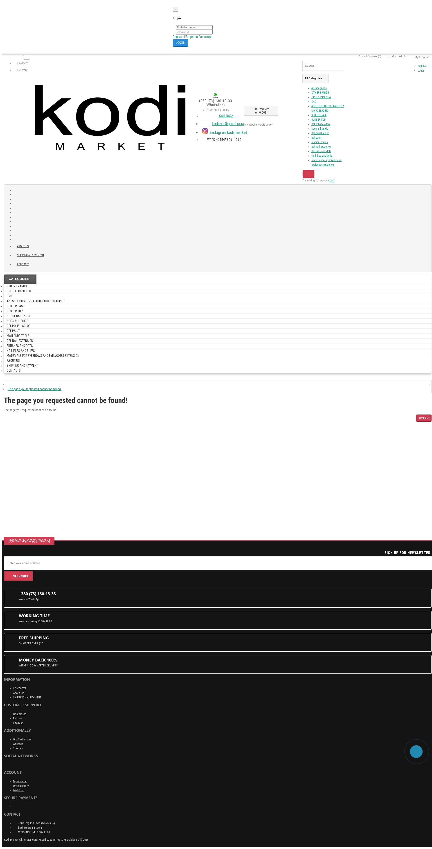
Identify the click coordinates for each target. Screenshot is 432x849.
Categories (19, 279)
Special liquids (319, 128)
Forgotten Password (198, 37)
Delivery (22, 70)
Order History (21, 785)
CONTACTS (19, 688)
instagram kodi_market (228, 132)
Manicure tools (319, 142)
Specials (18, 748)
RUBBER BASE (318, 115)
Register (178, 37)
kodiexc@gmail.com (228, 123)
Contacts (23, 264)
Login (421, 70)
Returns (17, 718)
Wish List (18, 790)
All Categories (319, 88)
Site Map (18, 723)
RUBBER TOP (318, 119)
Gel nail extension (321, 146)
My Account (20, 781)
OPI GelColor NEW (321, 97)
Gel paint (316, 137)
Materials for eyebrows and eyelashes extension (43, 355)
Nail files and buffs (321, 155)
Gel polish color (320, 133)
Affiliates (18, 744)
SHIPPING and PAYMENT (30, 255)
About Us (18, 693)
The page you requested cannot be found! (34, 389)
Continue (424, 417)
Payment (22, 63)
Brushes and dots (321, 151)
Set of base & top (320, 124)
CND (313, 101)
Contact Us (19, 714)
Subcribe (21, 576)
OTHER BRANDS (320, 92)
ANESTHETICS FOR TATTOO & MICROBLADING (35, 301)
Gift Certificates (22, 739)
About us (23, 246)
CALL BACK (225, 116)
